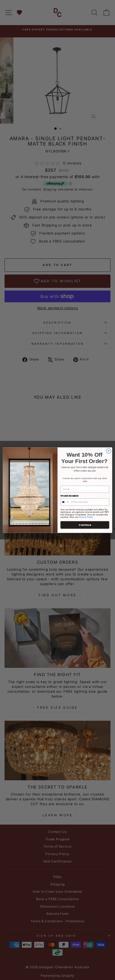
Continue (85, 524)
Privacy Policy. (86, 517)
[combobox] (65, 502)
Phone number (69, 495)
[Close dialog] (108, 450)
